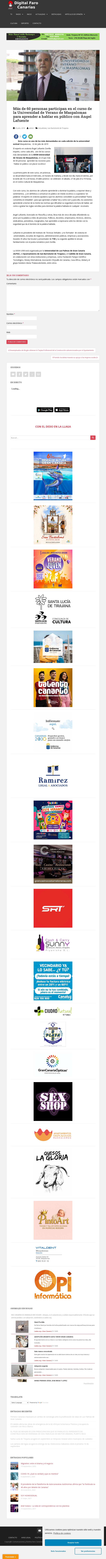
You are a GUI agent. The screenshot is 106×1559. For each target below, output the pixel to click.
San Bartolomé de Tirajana (57, 128)
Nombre (10, 314)
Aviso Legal (26, 1537)
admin (31, 128)
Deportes (25, 23)
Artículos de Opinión (74, 14)
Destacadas (56, 14)
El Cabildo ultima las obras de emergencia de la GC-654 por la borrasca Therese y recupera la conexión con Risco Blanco (49, 1425)
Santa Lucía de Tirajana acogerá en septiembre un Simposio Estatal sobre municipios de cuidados (51, 1439)
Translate (45, 1402)
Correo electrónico (15, 323)
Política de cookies (62, 1533)
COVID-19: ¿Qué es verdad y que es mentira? (39, 1474)
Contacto (37, 23)
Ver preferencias (88, 1551)
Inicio (29, 14)
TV (11, 14)
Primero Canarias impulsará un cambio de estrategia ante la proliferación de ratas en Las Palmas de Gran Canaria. (52, 1418)
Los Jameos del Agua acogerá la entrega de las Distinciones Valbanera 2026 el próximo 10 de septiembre (49, 1445)
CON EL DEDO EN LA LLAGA (53, 426)
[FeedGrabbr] (53, 1383)
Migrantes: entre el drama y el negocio (37, 1463)
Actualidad (40, 14)
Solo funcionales (58, 1551)
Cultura (13, 23)
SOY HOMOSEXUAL (29, 1495)
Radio (18, 14)
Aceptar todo (73, 1543)
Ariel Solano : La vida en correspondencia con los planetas (45, 1506)
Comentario (11, 283)
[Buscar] (93, 437)
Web (8, 332)
